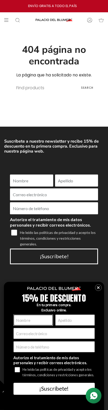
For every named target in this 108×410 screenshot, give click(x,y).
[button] (98, 287)
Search (87, 88)
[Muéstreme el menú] (8, 20)
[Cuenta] (89, 20)
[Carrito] (101, 20)
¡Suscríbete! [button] (53, 388)
